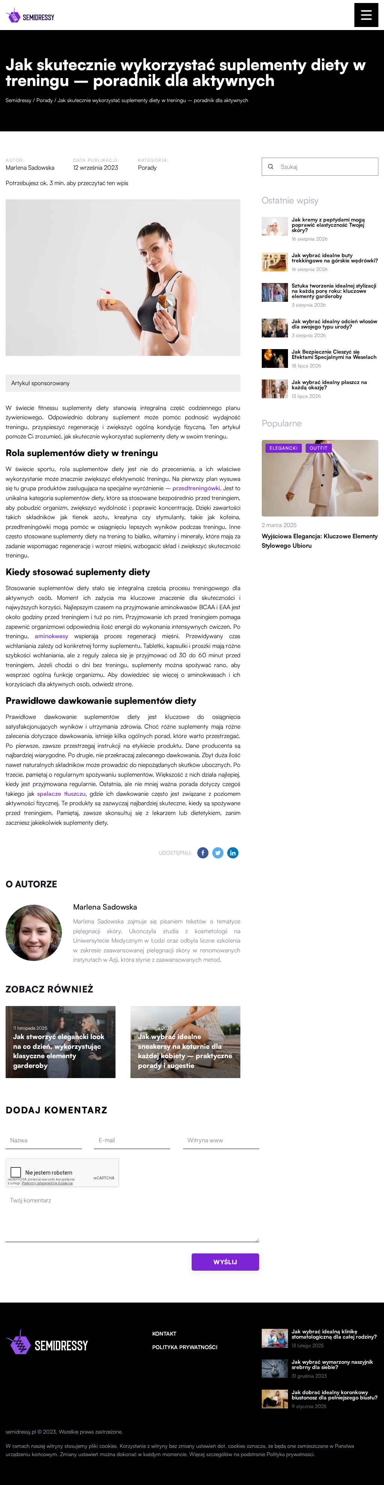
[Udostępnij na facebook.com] (202, 852)
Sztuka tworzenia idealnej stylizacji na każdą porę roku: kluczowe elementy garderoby (334, 291)
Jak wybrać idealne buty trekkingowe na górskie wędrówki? (335, 258)
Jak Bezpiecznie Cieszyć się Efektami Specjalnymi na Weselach (334, 354)
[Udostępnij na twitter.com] (218, 852)
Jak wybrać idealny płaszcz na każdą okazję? (329, 385)
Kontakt (164, 1333)
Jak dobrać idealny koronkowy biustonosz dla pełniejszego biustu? (335, 1395)
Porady (147, 167)
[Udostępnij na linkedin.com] (232, 852)
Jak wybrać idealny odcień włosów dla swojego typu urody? (334, 324)
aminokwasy (51, 636)
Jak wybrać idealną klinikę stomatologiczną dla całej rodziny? (334, 1334)
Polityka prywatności (185, 1347)
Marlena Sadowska (30, 167)
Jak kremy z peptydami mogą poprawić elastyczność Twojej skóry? (328, 225)
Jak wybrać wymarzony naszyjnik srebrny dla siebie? (332, 1364)
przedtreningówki (196, 488)
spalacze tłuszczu (61, 793)
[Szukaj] (271, 167)
